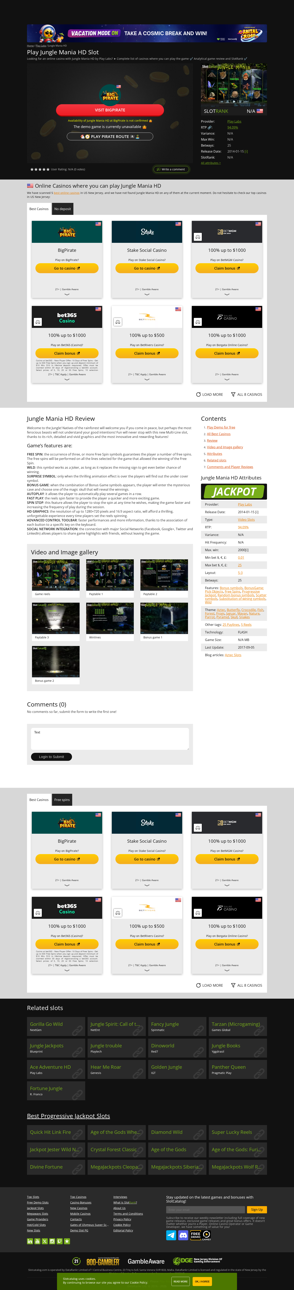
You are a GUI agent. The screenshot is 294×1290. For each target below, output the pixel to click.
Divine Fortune (46, 1167)
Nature (254, 613)
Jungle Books (226, 1046)
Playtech (96, 1051)
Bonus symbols (231, 588)
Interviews (120, 1197)
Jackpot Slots (35, 1208)
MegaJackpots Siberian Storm (178, 1167)
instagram (52, 1239)
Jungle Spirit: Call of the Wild (118, 1024)
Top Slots (33, 1197)
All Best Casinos (219, 434)
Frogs (220, 613)
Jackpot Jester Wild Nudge (57, 1149)
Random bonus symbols (236, 595)
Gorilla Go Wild (46, 1024)
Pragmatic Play (221, 1073)
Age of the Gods (168, 1149)
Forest (210, 613)
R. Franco (36, 1094)
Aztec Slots (233, 655)
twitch (60, 1239)
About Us (119, 1208)
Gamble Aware (70, 289)
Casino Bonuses (80, 1202)
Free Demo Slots (38, 1202)
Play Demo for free (221, 427)
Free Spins (232, 591)
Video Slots (246, 519)
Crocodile (248, 610)
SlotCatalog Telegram (171, 1233)
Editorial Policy (123, 1230)
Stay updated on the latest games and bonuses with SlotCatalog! (209, 1199)
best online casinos (67, 193)
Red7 (154, 1051)
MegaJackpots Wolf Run (238, 1167)
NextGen (36, 1030)
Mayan (242, 613)
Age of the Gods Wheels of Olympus (118, 1132)
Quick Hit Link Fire (50, 1132)
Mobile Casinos (80, 1214)
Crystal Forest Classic (114, 1149)
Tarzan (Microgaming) (236, 1024)
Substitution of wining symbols (242, 598)
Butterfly (233, 610)
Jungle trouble (106, 1046)
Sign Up (257, 1209)
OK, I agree (202, 1281)
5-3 (240, 573)
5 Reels (246, 624)
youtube (37, 1239)
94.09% (232, 127)
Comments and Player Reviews (230, 467)
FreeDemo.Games (200, 1232)
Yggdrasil (218, 1051)
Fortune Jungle (46, 1088)
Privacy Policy (122, 1219)
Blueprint (36, 1051)
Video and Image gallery (225, 447)
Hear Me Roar (106, 1067)
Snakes (244, 617)
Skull (234, 617)
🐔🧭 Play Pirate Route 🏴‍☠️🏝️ (110, 136)
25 (240, 565)
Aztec (221, 610)
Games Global (221, 1030)
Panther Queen (229, 1067)
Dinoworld (162, 1046)
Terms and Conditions (128, 1214)
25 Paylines (231, 624)
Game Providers (37, 1219)
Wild (208, 602)
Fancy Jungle (165, 1024)
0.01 (241, 557)
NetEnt (95, 1030)
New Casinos (78, 1208)
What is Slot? (125, 1202)
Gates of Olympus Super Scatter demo (95, 1225)
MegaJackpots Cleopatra (117, 1167)
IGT (153, 1073)
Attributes (214, 454)
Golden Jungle (166, 1067)
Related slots (216, 460)
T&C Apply (61, 374)
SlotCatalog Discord (183, 1233)
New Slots (33, 1230)
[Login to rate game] (40, 169)
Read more (181, 1281)
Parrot (210, 617)
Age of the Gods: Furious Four (239, 1149)
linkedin (30, 1239)
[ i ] (246, 151)
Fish (260, 610)
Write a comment (173, 169)
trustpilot (67, 1239)
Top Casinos (78, 1197)
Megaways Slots (37, 1214)
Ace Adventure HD (50, 1067)
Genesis (96, 1073)
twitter (45, 1239)
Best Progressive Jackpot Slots (68, 1116)
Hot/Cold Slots (36, 1225)
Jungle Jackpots (46, 1046)
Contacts (76, 1219)
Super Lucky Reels (232, 1132)
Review (212, 440)
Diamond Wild (167, 1132)
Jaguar (231, 613)
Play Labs (234, 121)
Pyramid (222, 617)
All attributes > (211, 163)
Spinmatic (158, 1030)
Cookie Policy (122, 1225)
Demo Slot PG (79, 1230)
